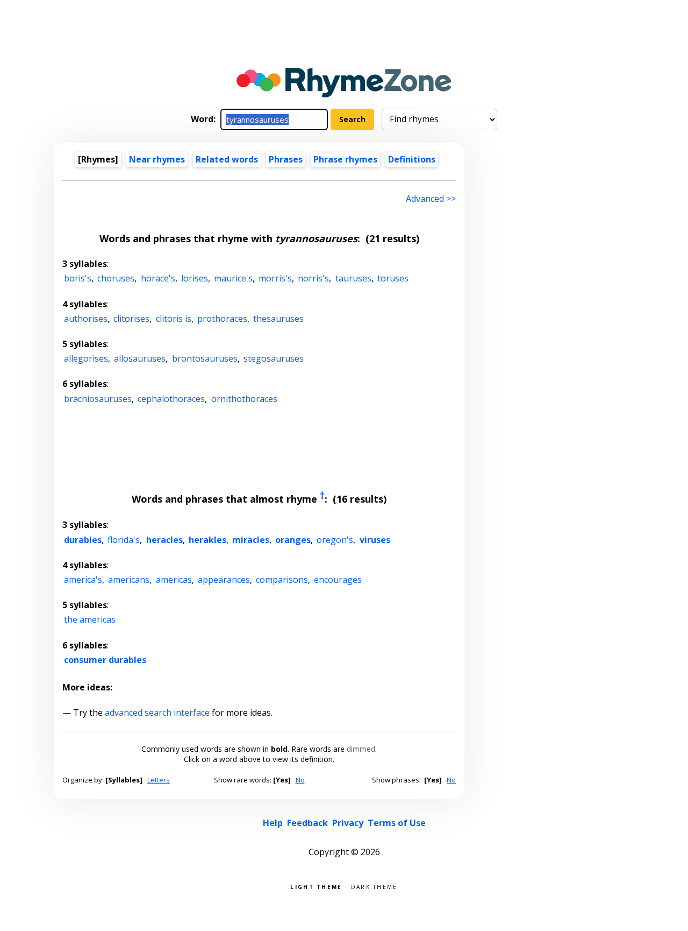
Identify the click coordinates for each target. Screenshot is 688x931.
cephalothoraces (171, 399)
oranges (293, 540)
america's (83, 580)
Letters (158, 780)
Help (273, 823)
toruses (392, 278)
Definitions (411, 159)
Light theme (316, 886)
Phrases (286, 159)
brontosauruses (205, 358)
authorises (86, 319)
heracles (164, 540)
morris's (275, 278)
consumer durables (105, 660)
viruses (375, 540)
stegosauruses (273, 358)
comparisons (282, 580)
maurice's (233, 278)
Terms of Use (397, 823)
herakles (207, 540)
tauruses (353, 278)
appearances (224, 580)
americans (128, 580)
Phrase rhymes (345, 159)
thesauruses (278, 319)
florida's (124, 540)
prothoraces (222, 319)
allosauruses (140, 358)
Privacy (347, 823)
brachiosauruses (98, 399)
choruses (115, 278)
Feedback (307, 823)
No (300, 780)
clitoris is (173, 319)
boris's (77, 278)
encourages (338, 580)
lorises (194, 278)
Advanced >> (431, 198)
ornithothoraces (244, 399)
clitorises (131, 319)
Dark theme (374, 886)
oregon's (335, 540)
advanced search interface (157, 712)
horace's (158, 278)
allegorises (86, 358)
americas (174, 580)
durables (83, 540)
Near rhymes (157, 159)
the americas (90, 619)
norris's (313, 278)
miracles (250, 540)
